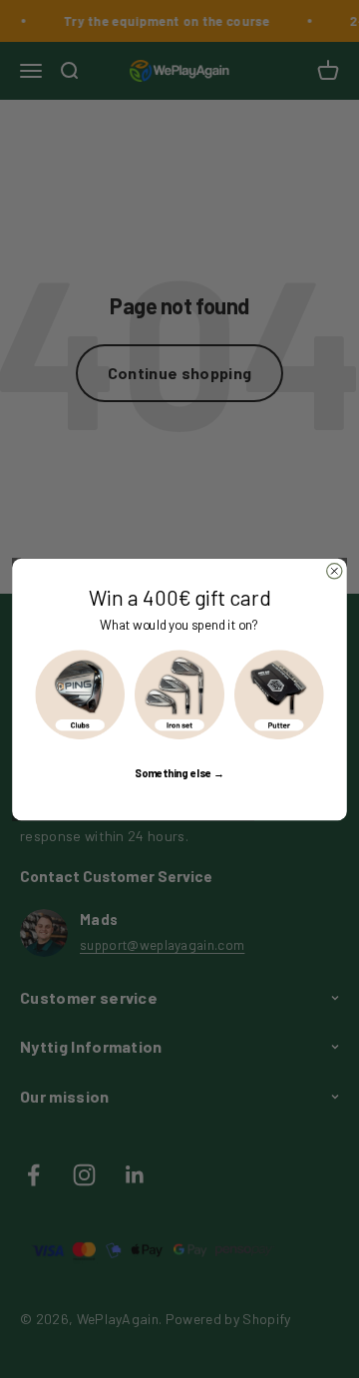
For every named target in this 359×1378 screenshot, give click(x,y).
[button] (80, 694)
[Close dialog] (334, 570)
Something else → (179, 771)
